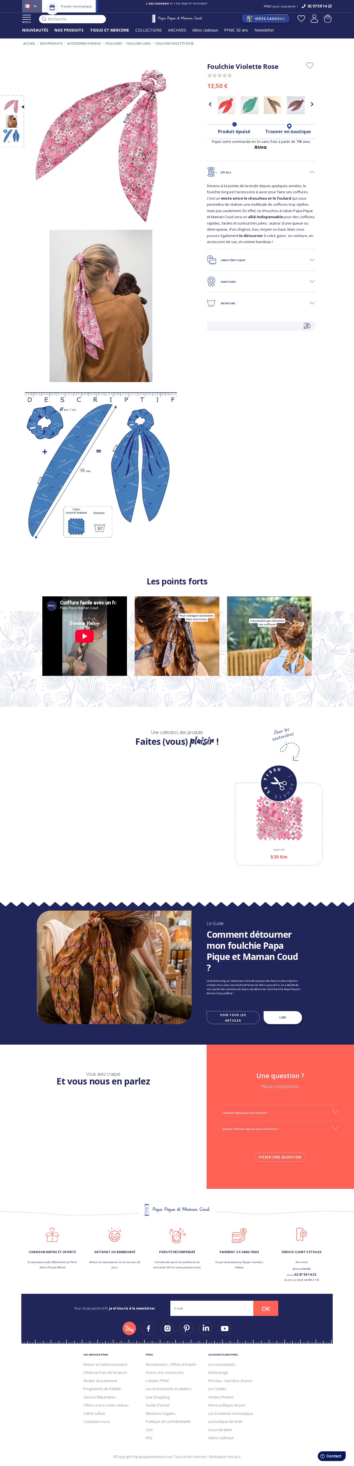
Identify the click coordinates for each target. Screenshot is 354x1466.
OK (266, 1308)
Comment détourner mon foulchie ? (245, 1113)
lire (282, 1017)
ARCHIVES (177, 30)
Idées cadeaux (205, 30)
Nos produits (51, 43)
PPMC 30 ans (236, 30)
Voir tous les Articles (233, 1017)
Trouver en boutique (288, 131)
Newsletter (264, 30)
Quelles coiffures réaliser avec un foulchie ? (250, 1129)
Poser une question (280, 1157)
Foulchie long (138, 43)
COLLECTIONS (148, 30)
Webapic (234, 1456)
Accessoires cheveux (84, 43)
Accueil (29, 43)
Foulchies (113, 43)
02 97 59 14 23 (305, 1274)
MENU (26, 22)
